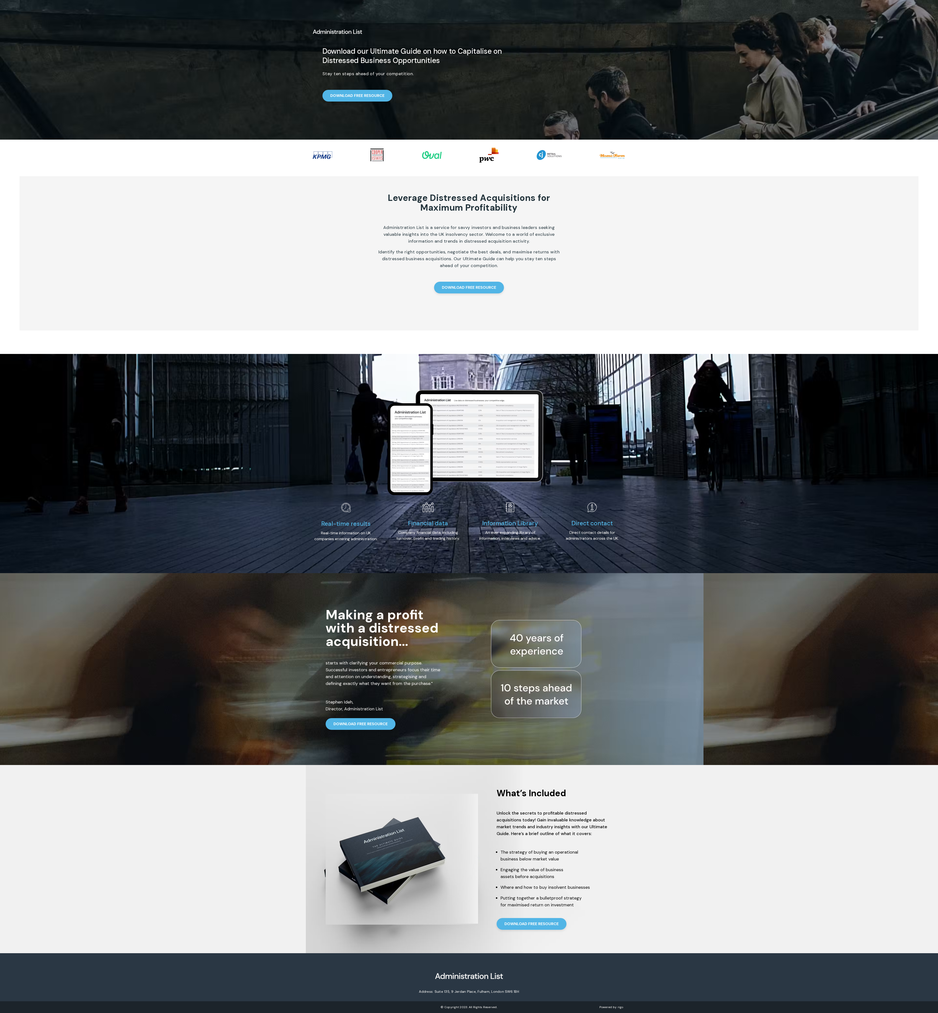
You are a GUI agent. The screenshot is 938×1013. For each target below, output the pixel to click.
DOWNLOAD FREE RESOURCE (357, 95)
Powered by (611, 1007)
